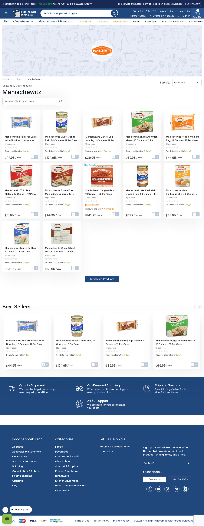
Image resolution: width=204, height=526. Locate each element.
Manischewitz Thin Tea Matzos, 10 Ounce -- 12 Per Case (19, 194)
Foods (136, 21)
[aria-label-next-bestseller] (200, 307)
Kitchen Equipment (66, 481)
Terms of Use (81, 520)
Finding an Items (22, 476)
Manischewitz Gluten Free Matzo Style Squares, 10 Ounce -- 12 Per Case (59, 194)
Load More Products (102, 279)
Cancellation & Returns (26, 471)
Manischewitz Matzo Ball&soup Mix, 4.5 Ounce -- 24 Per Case (181, 194)
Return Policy (101, 520)
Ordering (17, 481)
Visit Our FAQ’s (180, 479)
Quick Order (166, 11)
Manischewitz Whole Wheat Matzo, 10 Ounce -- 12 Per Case (60, 252)
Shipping (17, 466)
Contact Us (106, 451)
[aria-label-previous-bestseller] (195, 307)
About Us (17, 446)
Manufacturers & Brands (54, 21)
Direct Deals (84, 21)
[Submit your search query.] (114, 13)
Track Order (183, 11)
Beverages (151, 21)
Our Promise (19, 456)
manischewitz (35, 79)
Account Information (24, 461)
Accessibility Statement (26, 451)
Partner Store (138, 15)
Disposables (196, 21)
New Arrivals (120, 21)
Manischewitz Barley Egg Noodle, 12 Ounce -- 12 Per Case (99, 140)
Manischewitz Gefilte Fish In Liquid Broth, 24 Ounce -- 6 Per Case (141, 194)
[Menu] (6, 13)
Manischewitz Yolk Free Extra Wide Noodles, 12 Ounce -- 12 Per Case (21, 140)
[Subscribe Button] (188, 463)
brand (19, 79)
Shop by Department (17, 21)
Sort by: (165, 82)
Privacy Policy (121, 520)
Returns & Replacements (115, 446)
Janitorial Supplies (66, 466)
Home (8, 79)
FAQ (14, 485)
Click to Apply (193, 4)
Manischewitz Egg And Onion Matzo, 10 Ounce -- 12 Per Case (142, 140)
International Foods (173, 21)
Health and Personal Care (70, 485)
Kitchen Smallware (66, 471)
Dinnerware (62, 476)
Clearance (102, 21)
